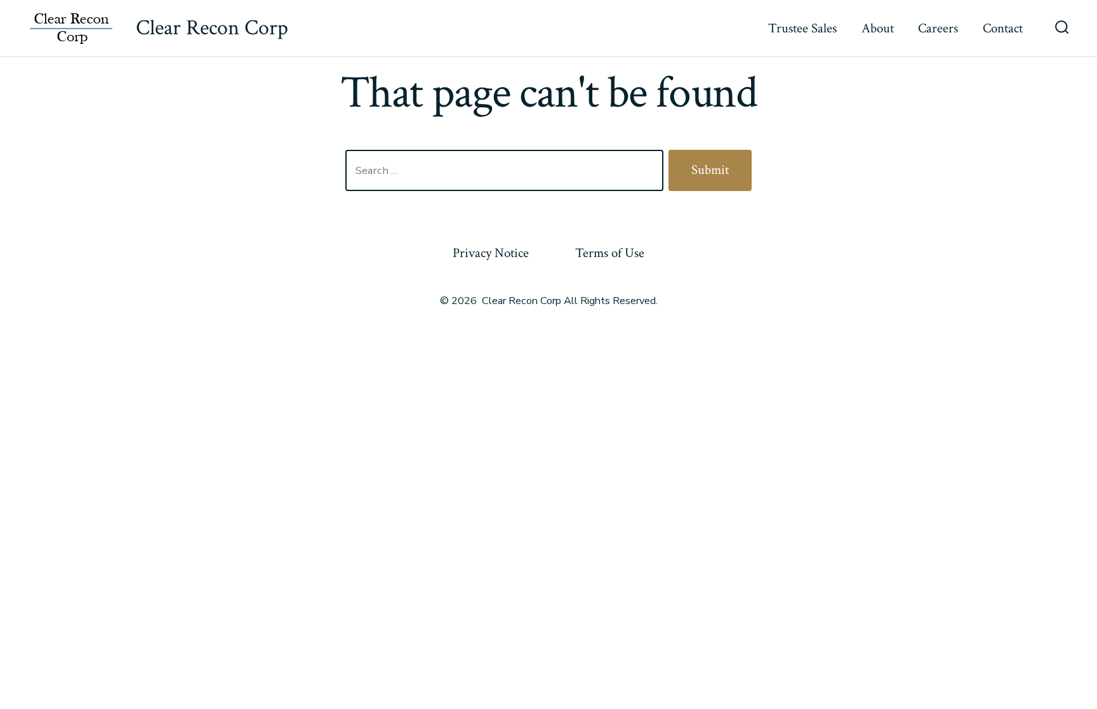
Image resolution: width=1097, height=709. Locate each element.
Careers (938, 28)
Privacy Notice (491, 253)
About (877, 28)
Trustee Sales (802, 28)
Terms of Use (609, 253)
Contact (1003, 28)
